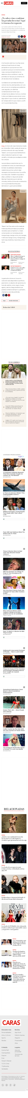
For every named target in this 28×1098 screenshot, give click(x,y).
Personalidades (15, 254)
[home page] (8, 3)
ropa (4, 300)
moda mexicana (13, 300)
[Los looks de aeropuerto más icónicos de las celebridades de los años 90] (14, 853)
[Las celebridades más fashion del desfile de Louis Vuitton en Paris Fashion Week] (7, 942)
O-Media (4, 1047)
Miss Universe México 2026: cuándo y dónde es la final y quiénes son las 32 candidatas (15, 390)
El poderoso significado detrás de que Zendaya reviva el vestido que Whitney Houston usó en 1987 (19, 965)
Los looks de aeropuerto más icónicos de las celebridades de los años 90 (13, 869)
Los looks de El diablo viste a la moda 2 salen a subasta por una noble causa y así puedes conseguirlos (14, 927)
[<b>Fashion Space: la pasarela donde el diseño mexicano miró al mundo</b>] (14, 884)
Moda (3, 14)
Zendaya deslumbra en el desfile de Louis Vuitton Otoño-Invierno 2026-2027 (19, 954)
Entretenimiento (15, 266)
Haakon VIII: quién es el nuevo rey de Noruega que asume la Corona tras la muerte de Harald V (14, 422)
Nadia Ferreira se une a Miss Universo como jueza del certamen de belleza (17, 269)
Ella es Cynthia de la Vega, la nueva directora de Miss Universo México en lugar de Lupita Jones (17, 258)
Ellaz (3, 146)
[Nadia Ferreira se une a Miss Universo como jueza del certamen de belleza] (5, 268)
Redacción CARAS (6, 37)
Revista (24, 3)
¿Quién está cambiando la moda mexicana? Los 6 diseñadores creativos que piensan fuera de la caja (14, 838)
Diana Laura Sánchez (21, 263)
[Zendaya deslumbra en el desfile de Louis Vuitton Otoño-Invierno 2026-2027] (7, 953)
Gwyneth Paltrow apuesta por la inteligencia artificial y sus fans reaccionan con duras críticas (14, 407)
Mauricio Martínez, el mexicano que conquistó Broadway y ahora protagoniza (15, 414)
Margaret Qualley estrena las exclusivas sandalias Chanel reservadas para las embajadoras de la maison (19, 978)
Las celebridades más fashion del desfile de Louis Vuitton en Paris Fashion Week (19, 943)
